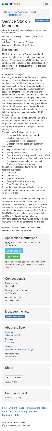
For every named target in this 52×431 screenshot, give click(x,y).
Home (7, 11)
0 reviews (9, 342)
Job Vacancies (20, 11)
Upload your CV (14, 250)
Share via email (14, 377)
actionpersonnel (12, 334)
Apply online (12, 256)
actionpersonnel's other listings (19, 349)
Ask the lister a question (15, 316)
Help (44, 407)
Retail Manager (15, 14)
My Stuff (13, 407)
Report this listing (13, 397)
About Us (6, 411)
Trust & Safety (20, 411)
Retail (33, 11)
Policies (33, 411)
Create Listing (33, 407)
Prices (18, 415)
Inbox (21, 407)
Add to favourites (42, 20)
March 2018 (10, 356)
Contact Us (7, 415)
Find (4, 407)
